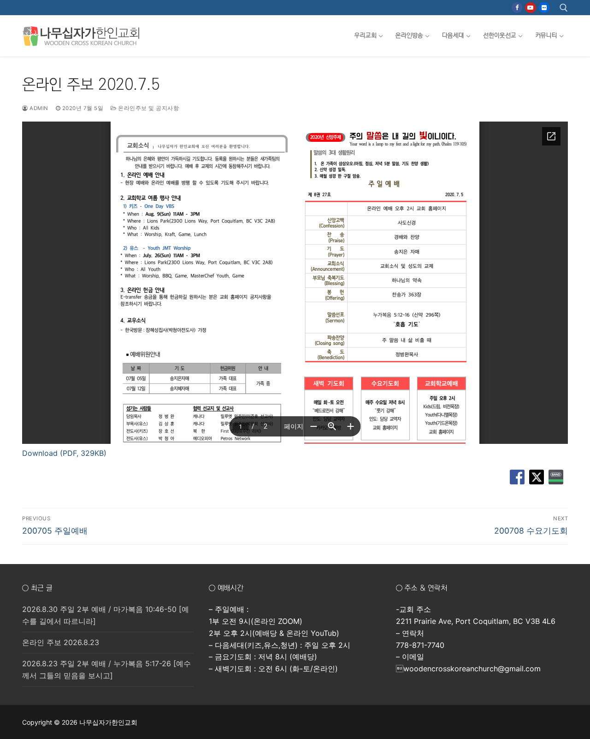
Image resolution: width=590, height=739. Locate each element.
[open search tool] (564, 8)
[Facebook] (517, 7)
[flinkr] (544, 7)
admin (38, 108)
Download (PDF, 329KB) (64, 453)
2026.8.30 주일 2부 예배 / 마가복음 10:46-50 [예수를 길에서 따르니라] (105, 615)
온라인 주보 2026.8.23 (60, 642)
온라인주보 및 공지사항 (148, 108)
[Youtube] (530, 7)
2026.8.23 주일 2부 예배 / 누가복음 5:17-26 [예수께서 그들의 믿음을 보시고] (106, 669)
